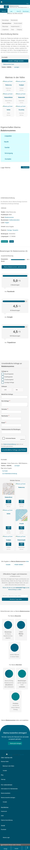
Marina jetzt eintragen (15, 743)
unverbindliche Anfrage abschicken (14, 450)
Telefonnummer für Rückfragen (10, 429)
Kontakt (11, 241)
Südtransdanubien (14, 220)
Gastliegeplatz (8, 376)
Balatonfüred (8, 497)
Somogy (9, 230)
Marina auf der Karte (8, 64)
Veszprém (15, 230)
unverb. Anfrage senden (16, 61)
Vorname (4, 409)
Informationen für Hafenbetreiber (9, 788)
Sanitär (7, 147)
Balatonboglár (21, 540)
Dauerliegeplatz (9, 374)
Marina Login (6, 837)
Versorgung (8, 153)
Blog (2, 775)
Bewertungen (26, 11)
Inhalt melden (18, 564)
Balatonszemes (9, 217)
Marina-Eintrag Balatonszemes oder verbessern (9, 683)
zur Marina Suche (1, 6)
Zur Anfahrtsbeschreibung (9, 473)
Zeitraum (4, 386)
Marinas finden (5, 761)
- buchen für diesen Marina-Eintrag (15, 706)
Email (3, 422)
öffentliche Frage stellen (15, 599)
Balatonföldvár (8, 97)
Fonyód (21, 523)
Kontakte (7, 159)
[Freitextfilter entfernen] (22, 2)
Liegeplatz (8, 136)
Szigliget (21, 85)
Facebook (3, 829)
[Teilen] (24, 848)
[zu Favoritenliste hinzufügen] (2, 14)
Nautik (6, 142)
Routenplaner (25, 167)
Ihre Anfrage (5, 401)
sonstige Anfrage (9, 382)
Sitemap (3, 779)
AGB (2, 815)
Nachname (4, 416)
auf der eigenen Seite (22, 683)
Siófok (8, 109)
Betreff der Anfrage (7, 394)
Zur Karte (5, 471)
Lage (11, 11)
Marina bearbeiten (5, 793)
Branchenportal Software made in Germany (10, 845)
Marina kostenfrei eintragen (8, 797)
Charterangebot (8, 379)
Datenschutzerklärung (9, 444)
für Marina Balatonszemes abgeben (8, 635)
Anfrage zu (4, 371)
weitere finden (21, 633)
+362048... (9, 67)
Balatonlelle (21, 97)
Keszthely (21, 109)
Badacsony (8, 85)
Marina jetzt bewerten (15, 267)
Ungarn (7, 222)
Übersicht (4, 11)
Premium (26, 79)
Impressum (4, 811)
